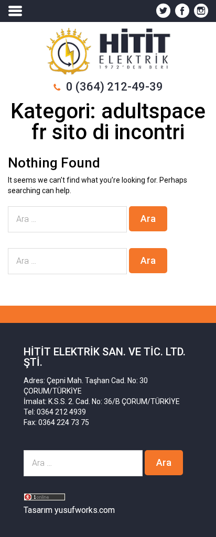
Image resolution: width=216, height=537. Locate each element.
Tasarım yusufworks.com (69, 510)
